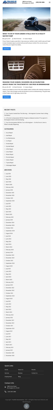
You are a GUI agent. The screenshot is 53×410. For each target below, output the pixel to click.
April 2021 (8, 342)
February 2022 (9, 315)
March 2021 (9, 344)
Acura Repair (9, 132)
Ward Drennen (17, 38)
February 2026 (9, 187)
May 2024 (8, 241)
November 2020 (10, 355)
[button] (49, 2)
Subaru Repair (28, 38)
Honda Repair (9, 143)
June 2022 (8, 304)
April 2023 (8, 277)
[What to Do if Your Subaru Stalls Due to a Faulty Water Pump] (26, 19)
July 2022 (8, 301)
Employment (8, 376)
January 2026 (9, 190)
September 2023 (10, 263)
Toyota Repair (9, 162)
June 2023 (8, 271)
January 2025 (9, 220)
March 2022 (9, 312)
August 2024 (9, 233)
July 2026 (8, 173)
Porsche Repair (10, 157)
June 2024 (8, 239)
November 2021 (10, 323)
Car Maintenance (10, 138)
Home (6, 369)
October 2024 (9, 228)
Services (7, 373)
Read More (7, 48)
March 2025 (9, 214)
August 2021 (9, 331)
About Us (20, 369)
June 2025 (8, 206)
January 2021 (9, 350)
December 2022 (10, 287)
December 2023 (10, 255)
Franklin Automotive (18, 399)
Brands (34, 369)
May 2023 (8, 274)
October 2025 (9, 198)
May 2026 (8, 179)
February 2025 (9, 217)
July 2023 (8, 268)
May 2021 (8, 339)
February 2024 (9, 249)
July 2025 (8, 203)
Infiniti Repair (9, 149)
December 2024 (10, 222)
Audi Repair (9, 135)
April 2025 (8, 211)
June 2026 (8, 176)
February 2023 (9, 282)
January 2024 (9, 252)
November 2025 (10, 195)
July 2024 (8, 236)
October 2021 (9, 325)
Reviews (20, 373)
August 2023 (9, 266)
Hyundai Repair (10, 146)
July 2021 (8, 334)
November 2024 (10, 225)
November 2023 (10, 258)
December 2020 (10, 353)
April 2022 (8, 309)
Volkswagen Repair (11, 165)
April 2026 (8, 182)
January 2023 (9, 285)
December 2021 (10, 320)
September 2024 (10, 230)
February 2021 (9, 347)
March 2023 (9, 279)
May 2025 (8, 209)
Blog (19, 376)
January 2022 (9, 317)
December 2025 (10, 192)
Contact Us (34, 373)
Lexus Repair (9, 151)
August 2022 (9, 298)
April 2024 (8, 244)
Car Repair (9, 141)
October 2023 (9, 260)
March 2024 (9, 247)
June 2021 (8, 336)
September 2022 (10, 296)
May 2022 (8, 306)
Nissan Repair (9, 154)
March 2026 (9, 184)
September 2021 (10, 328)
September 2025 (10, 201)
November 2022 (10, 290)
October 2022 (9, 293)
